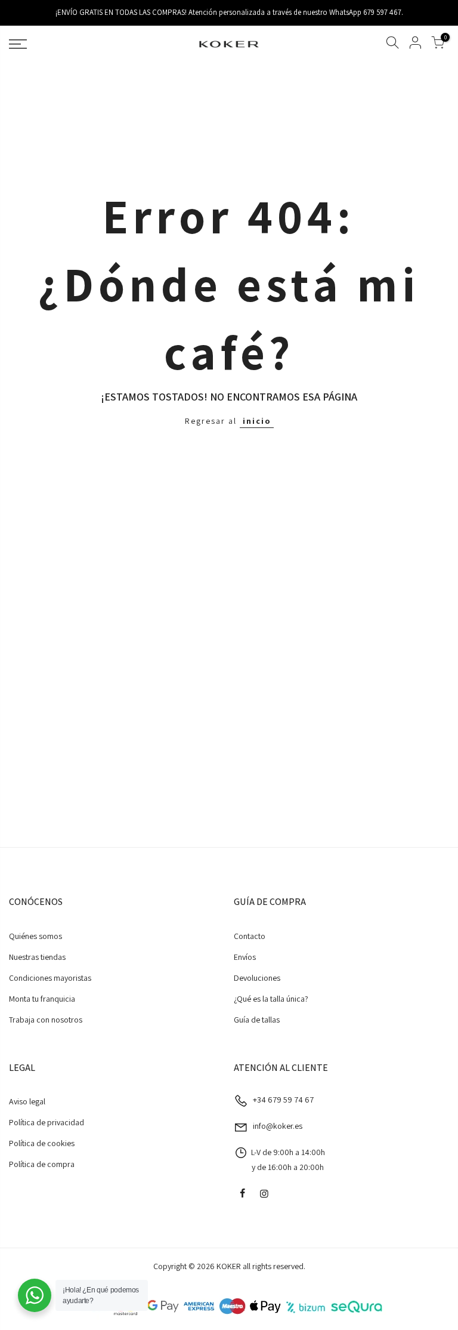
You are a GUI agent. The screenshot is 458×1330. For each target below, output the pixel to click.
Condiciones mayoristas (50, 977)
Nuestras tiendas (37, 957)
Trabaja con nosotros (45, 1019)
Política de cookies (42, 1143)
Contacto (249, 936)
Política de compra (42, 1164)
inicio (257, 420)
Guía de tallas (257, 1019)
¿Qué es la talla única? (271, 998)
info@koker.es (277, 1125)
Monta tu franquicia (42, 998)
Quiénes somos (35, 936)
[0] (437, 44)
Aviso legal (27, 1101)
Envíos (245, 957)
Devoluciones (257, 977)
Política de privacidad (46, 1122)
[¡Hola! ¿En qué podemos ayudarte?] (34, 1295)
